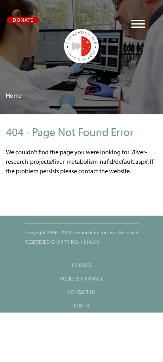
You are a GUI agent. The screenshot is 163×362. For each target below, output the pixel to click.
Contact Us (81, 292)
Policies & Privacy (81, 279)
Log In (81, 306)
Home (14, 95)
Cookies (81, 265)
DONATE (23, 20)
